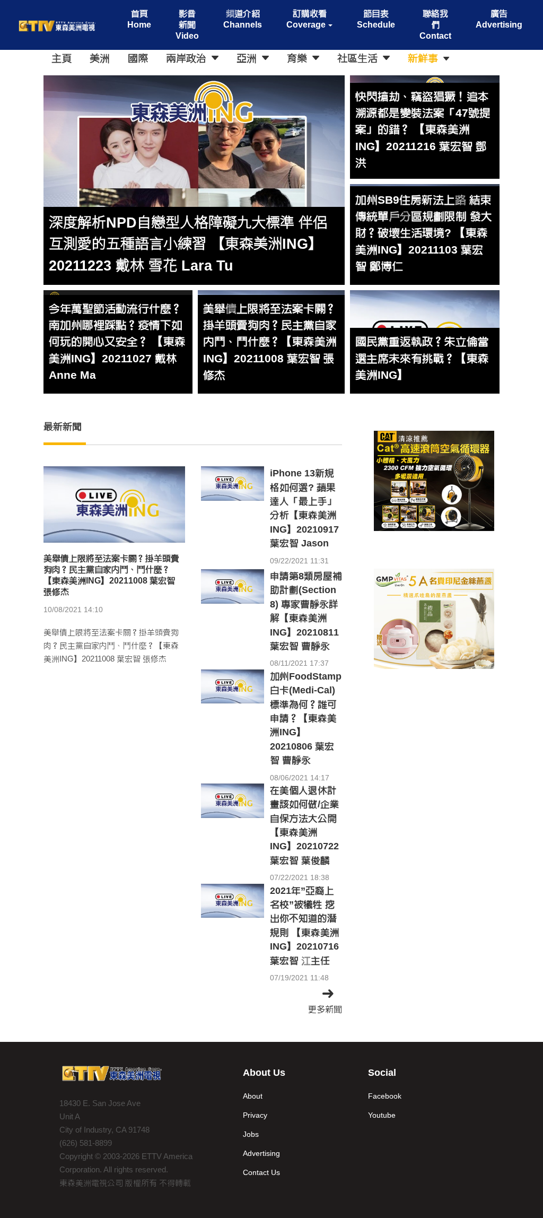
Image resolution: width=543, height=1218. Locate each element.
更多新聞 (325, 1009)
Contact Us (261, 1172)
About (252, 1096)
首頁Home (139, 19)
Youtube (382, 1115)
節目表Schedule (376, 19)
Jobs (251, 1134)
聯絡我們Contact (435, 24)
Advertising (261, 1153)
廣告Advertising (499, 19)
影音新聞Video (187, 24)
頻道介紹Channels (242, 19)
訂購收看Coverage (306, 19)
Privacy (255, 1115)
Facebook (384, 1096)
